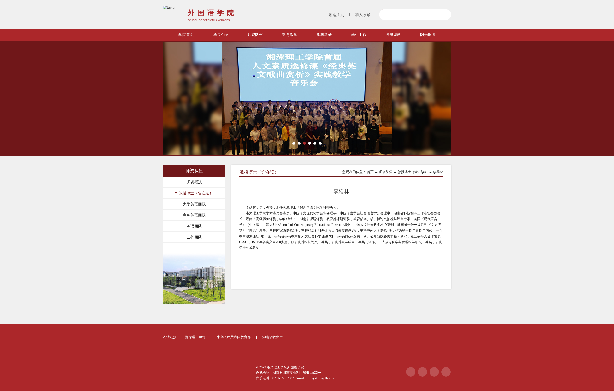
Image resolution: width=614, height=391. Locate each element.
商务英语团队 (194, 215)
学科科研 (324, 35)
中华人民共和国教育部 (234, 337)
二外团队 (194, 237)
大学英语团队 (194, 204)
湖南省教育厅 (272, 337)
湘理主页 (336, 15)
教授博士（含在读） (196, 193)
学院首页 (186, 35)
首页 (370, 172)
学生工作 (358, 35)
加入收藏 (362, 15)
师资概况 (194, 182)
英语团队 (194, 226)
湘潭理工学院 (195, 337)
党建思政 (393, 35)
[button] (293, 143)
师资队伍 (255, 35)
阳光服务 (428, 35)
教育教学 (289, 35)
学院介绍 (220, 35)
